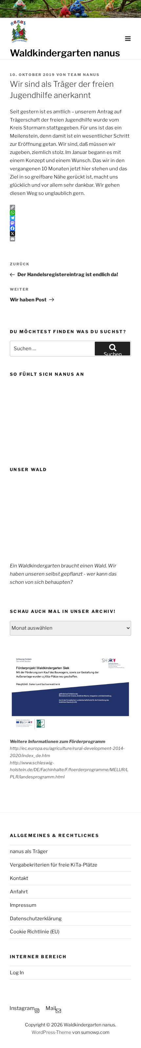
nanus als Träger (29, 851)
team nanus (84, 74)
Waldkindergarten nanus (65, 53)
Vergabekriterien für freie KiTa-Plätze (53, 865)
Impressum (23, 905)
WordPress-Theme (51, 1032)
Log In (17, 973)
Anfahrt (19, 892)
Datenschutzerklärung (36, 919)
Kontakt (19, 878)
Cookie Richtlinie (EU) (34, 932)
